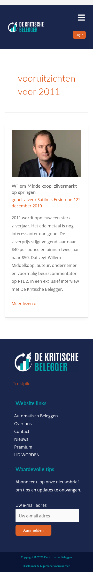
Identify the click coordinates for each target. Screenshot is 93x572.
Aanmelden (33, 530)
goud (17, 199)
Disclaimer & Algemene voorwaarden (46, 566)
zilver (29, 199)
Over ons (23, 423)
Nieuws (21, 439)
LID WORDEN (27, 454)
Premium (23, 447)
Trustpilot (22, 383)
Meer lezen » (24, 303)
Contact (21, 431)
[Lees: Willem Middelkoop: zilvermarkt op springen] (47, 153)
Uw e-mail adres (31, 505)
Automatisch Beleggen (36, 415)
